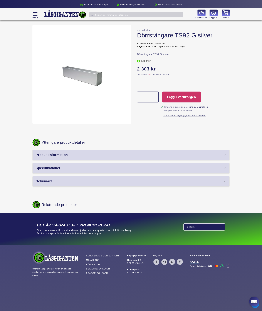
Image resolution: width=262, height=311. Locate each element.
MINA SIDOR (92, 260)
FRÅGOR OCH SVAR (97, 273)
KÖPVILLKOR (93, 264)
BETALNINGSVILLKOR (98, 269)
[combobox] (136, 14)
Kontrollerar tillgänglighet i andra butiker (184, 115)
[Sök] (92, 14)
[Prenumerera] (221, 227)
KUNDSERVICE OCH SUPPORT (102, 255)
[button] (35, 14)
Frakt (150, 75)
